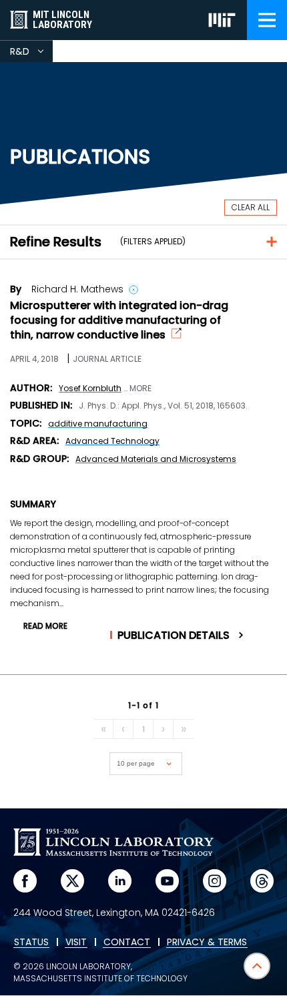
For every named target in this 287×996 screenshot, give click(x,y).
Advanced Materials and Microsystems (155, 459)
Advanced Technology (112, 441)
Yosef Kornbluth (90, 388)
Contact (126, 942)
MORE (140, 388)
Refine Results (55, 241)
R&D (31, 53)
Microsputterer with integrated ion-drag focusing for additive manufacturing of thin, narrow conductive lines (119, 320)
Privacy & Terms (207, 942)
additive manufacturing (98, 423)
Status (31, 942)
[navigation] (267, 20)
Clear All (251, 207)
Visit (76, 942)
